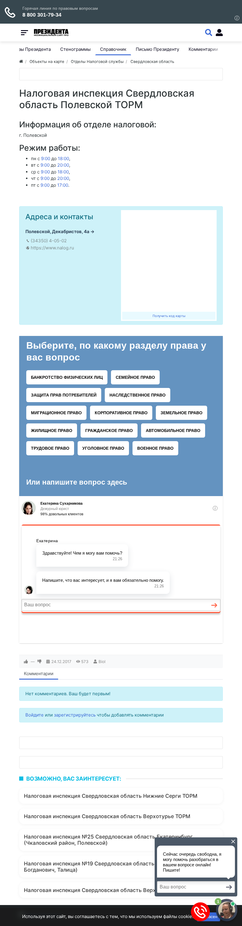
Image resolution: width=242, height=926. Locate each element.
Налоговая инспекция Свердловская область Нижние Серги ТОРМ (110, 796)
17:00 (62, 185)
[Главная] (21, 61)
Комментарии (38, 673)
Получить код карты (169, 316)
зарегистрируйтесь (75, 715)
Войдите (34, 715)
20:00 (63, 165)
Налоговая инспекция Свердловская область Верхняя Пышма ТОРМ (113, 890)
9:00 (45, 158)
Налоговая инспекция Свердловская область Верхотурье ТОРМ (107, 816)
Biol (102, 661)
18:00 (63, 158)
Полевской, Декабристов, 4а (57, 231)
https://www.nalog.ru (52, 248)
